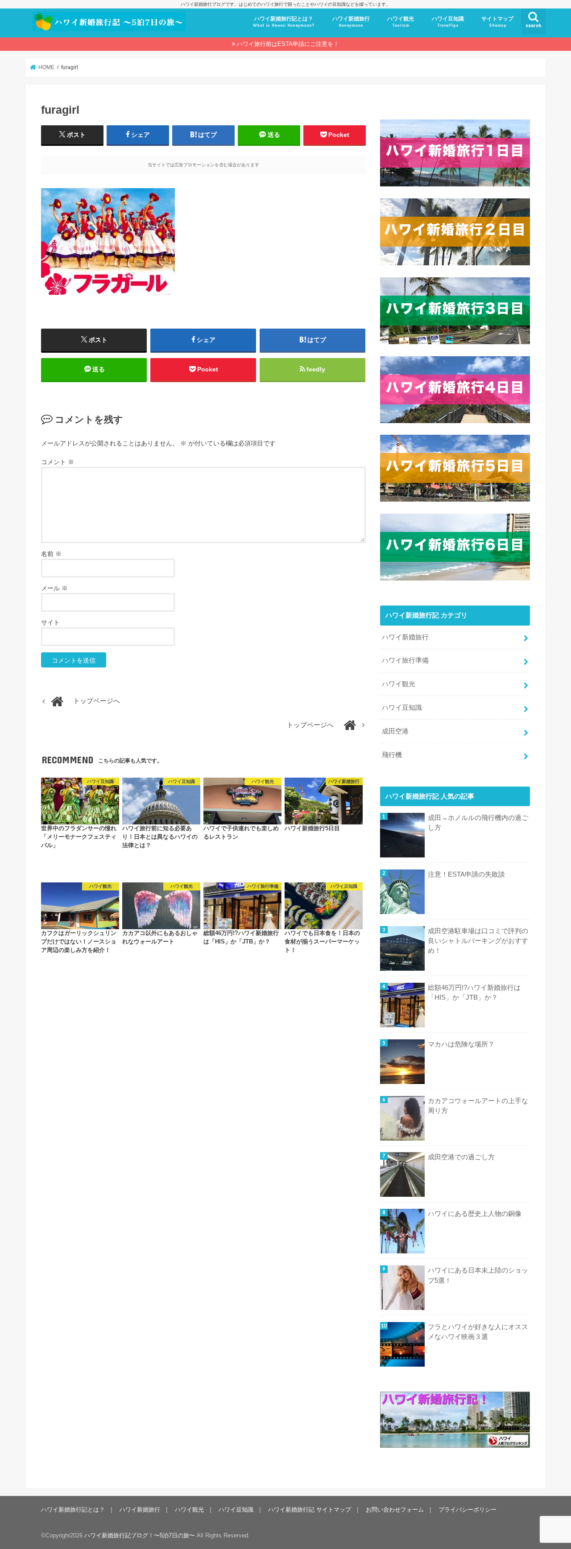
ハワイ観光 (400, 22)
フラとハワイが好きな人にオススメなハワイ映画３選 (478, 1331)
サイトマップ (497, 22)
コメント (57, 462)
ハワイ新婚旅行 (351, 22)
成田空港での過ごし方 (461, 1157)
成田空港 (395, 731)
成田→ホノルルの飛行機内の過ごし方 (478, 822)
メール (54, 588)
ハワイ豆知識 (448, 22)
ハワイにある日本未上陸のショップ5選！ (478, 1275)
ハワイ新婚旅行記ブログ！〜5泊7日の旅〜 (139, 1535)
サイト (50, 622)
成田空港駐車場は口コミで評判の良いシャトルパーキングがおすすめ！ (478, 940)
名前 (51, 553)
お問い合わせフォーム (395, 1509)
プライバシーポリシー (468, 1509)
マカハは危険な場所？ (461, 1044)
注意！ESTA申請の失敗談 (466, 874)
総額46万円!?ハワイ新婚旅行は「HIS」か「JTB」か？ (474, 992)
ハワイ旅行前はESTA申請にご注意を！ (288, 44)
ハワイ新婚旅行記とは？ (283, 22)
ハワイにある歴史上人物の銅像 (474, 1213)
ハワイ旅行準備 (405, 660)
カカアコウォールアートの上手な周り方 (478, 1105)
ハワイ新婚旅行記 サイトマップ (309, 1509)
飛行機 (392, 754)
